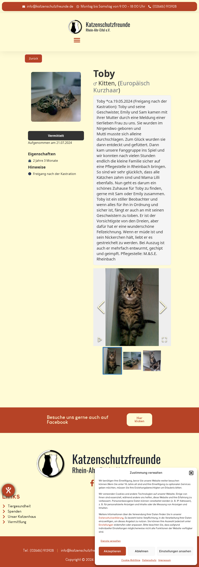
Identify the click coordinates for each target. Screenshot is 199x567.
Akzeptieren (112, 551)
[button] (191, 473)
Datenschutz (149, 560)
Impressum (164, 560)
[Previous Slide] (101, 307)
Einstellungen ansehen (175, 551)
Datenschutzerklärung (111, 517)
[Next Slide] (163, 307)
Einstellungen (106, 524)
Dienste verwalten (111, 541)
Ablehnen (141, 551)
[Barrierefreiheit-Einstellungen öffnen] (8, 490)
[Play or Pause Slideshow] (99, 339)
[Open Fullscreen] (164, 339)
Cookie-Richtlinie (130, 560)
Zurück (33, 58)
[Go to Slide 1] (112, 361)
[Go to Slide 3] (152, 361)
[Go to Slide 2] (132, 361)
